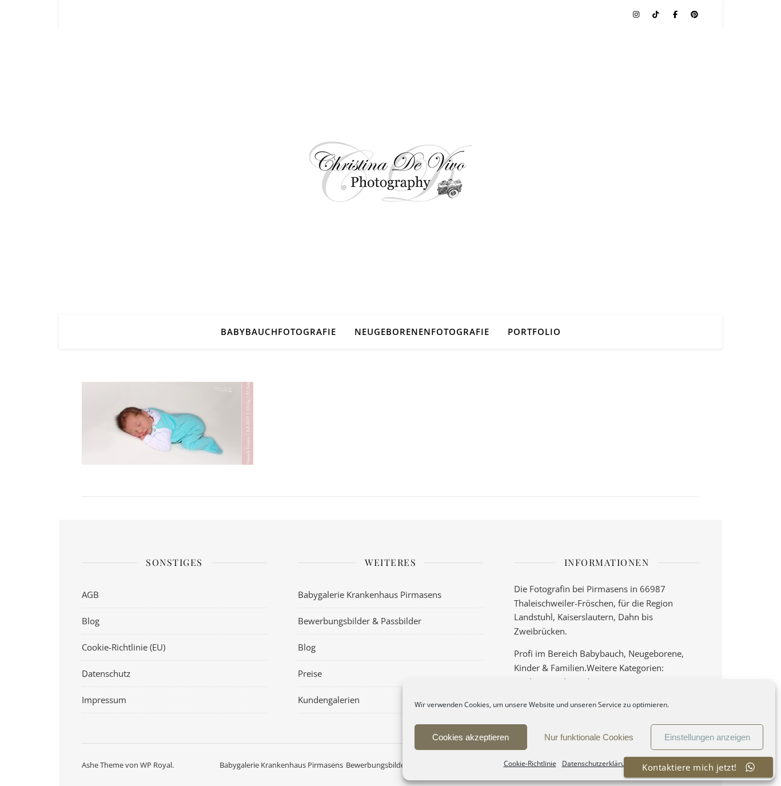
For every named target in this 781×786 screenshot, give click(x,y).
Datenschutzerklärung (597, 763)
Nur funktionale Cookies (588, 737)
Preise (310, 673)
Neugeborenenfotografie (421, 331)
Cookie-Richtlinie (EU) (123, 647)
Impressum (104, 699)
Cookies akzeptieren (470, 737)
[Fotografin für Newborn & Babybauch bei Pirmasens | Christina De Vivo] (390, 171)
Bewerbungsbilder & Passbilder (359, 621)
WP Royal (156, 765)
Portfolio (534, 331)
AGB (90, 594)
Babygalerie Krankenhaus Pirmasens (369, 594)
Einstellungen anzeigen (707, 737)
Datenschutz (106, 673)
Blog (90, 621)
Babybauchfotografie (278, 331)
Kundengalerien (329, 699)
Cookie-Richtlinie (530, 763)
